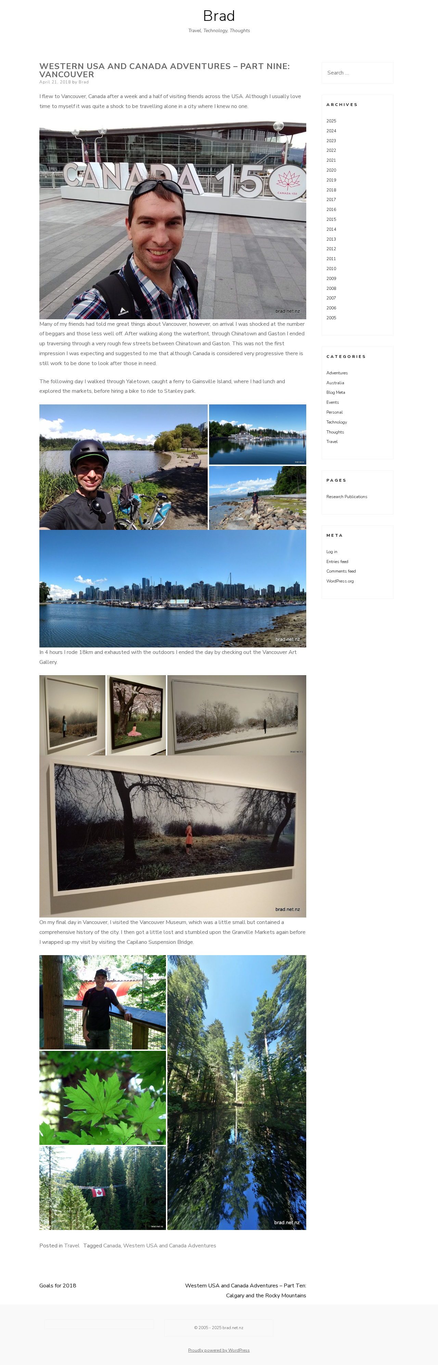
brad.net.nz (232, 1327)
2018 (331, 190)
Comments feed (341, 571)
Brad (219, 16)
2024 (331, 131)
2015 (331, 219)
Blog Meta (335, 392)
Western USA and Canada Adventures (169, 1245)
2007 (331, 298)
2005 (331, 318)
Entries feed (337, 561)
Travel (72, 1245)
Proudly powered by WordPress (219, 1350)
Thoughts (335, 432)
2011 (331, 259)
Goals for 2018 (57, 1285)
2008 (331, 288)
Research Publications (347, 496)
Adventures (337, 373)
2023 (331, 141)
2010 (331, 268)
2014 (331, 229)
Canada (112, 1245)
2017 (331, 199)
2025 (331, 121)
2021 (331, 160)
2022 (331, 150)
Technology (336, 422)
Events (332, 402)
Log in (331, 551)
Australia (335, 383)
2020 (331, 170)
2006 (331, 308)
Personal (334, 412)
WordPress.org (340, 581)
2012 (331, 249)
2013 (331, 239)
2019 (331, 180)
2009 (331, 278)
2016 (331, 209)
